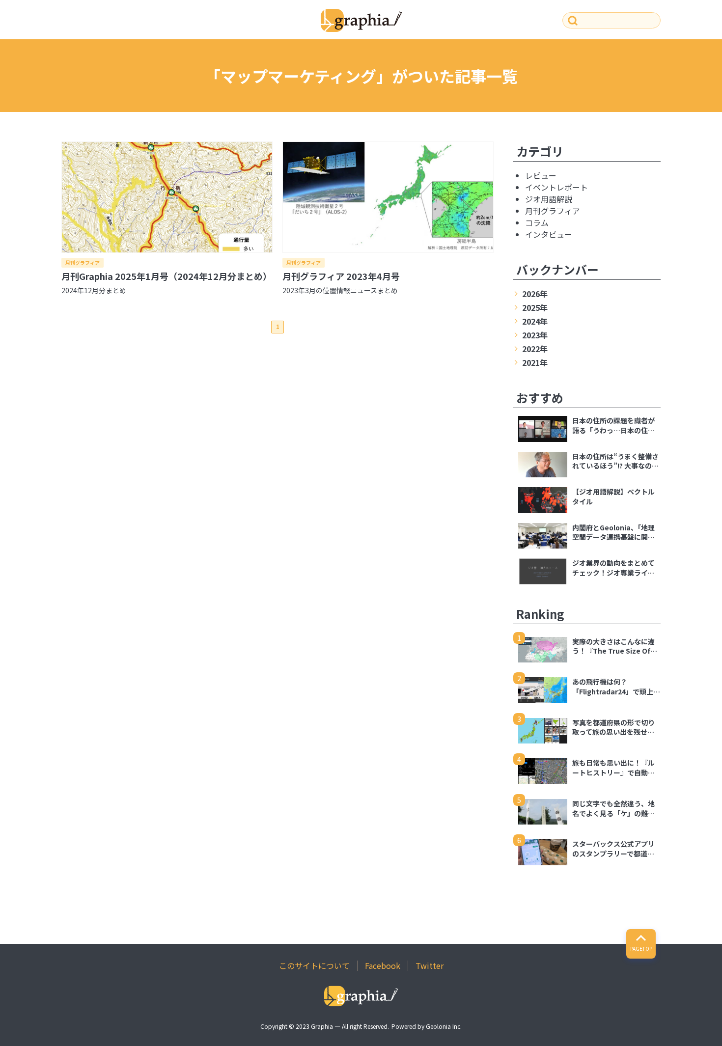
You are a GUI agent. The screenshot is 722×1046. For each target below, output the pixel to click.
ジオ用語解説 (548, 199)
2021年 (535, 362)
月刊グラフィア (82, 262)
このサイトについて (314, 965)
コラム (537, 222)
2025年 (535, 307)
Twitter (430, 965)
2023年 (535, 334)
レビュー (540, 175)
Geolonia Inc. (444, 1026)
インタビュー (548, 234)
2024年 (535, 321)
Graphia (322, 1026)
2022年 (535, 348)
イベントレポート (556, 187)
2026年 (535, 293)
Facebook (382, 965)
